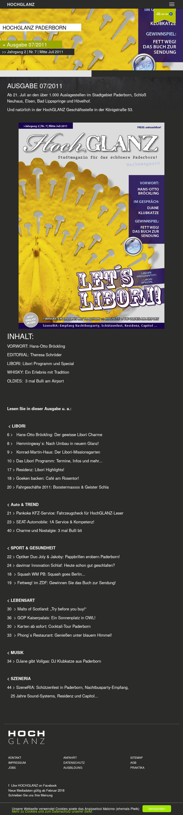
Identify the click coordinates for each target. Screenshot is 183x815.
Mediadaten (25, 790)
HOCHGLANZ (21, 4)
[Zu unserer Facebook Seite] (165, 16)
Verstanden (156, 808)
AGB (133, 762)
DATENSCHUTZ (74, 762)
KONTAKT (14, 757)
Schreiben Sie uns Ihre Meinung (30, 795)
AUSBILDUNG (72, 767)
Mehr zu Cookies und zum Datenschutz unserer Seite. (52, 811)
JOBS (12, 767)
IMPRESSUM (17, 762)
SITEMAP (136, 757)
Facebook (50, 785)
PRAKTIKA (137, 767)
